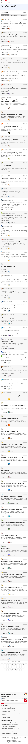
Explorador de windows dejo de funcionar (11, 114)
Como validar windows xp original (9, 139)
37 (20, 664)
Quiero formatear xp (6, 165)
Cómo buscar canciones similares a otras (10, 724)
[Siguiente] (26, 665)
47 (17, 667)
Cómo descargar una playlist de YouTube (10, 731)
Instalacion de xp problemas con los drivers (12, 228)
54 (10, 669)
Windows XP (15, 2)
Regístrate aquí (4, 737)
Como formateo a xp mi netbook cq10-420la (12, 483)
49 (23, 667)
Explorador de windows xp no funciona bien (12, 48)
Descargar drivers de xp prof (8, 291)
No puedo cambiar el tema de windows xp (11, 444)
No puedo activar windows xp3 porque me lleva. (13, 178)
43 (7, 667)
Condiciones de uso (14, 737)
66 (20, 669)
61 (15, 669)
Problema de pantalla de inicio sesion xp (11, 587)
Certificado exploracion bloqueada (10, 626)
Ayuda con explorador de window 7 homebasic (13, 522)
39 (23, 664)
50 (7, 669)
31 (17, 664)
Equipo (9, 737)
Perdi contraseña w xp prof (8, 266)
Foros (5, 2)
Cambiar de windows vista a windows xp (11, 574)
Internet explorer (5, 470)
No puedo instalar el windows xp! (9, 317)
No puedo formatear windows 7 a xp (10, 369)
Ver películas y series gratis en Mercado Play (10, 728)
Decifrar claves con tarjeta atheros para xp (12, 639)
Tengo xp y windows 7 (6, 278)
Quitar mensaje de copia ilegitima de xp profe (12, 35)
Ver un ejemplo (24, 698)
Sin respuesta (14, 15)
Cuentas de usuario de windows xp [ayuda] (12, 600)
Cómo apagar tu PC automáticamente (9, 730)
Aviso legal (16, 738)
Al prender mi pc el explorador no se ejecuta (12, 22)
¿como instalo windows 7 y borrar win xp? (11, 202)
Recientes (5, 15)
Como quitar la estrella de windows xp (11, 191)
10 (12, 664)
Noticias (3, 698)
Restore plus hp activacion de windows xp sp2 (12, 74)
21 (15, 664)
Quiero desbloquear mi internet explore (11, 330)
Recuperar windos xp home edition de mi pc (12, 561)
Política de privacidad (22, 737)
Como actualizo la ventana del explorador (11, 496)
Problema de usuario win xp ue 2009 (10, 61)
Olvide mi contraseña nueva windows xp (11, 509)
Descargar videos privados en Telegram (10, 733)
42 (4, 667)
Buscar (24, 12)
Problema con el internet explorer (9, 431)
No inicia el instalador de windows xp (10, 652)
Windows (9, 2)
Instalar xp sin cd (5, 548)
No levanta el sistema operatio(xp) (10, 418)
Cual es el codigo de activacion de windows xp (13, 254)
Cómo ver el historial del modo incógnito (10, 722)
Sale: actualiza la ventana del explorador (11, 382)
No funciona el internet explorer (9, 535)
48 (20, 667)
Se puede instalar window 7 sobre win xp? (11, 215)
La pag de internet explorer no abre (10, 613)
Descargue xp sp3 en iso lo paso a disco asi (12, 457)
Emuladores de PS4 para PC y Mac (9, 726)
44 (10, 667)
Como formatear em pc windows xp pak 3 (11, 395)
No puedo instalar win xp (7, 341)
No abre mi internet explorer (8, 87)
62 (17, 669)
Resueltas (24, 15)
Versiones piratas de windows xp (9, 126)
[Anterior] (2, 665)
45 (12, 667)
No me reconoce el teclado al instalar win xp (12, 304)
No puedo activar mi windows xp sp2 (10, 241)
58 (12, 669)
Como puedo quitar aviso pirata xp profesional (13, 354)
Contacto (11, 738)
